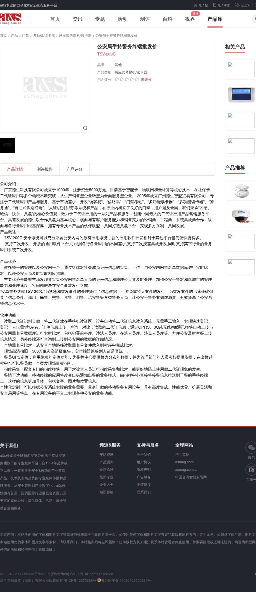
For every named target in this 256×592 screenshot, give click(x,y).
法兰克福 (182, 454)
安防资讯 (107, 454)
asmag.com (184, 461)
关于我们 (144, 454)
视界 (190, 18)
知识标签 (107, 491)
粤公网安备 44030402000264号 (126, 580)
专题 (100, 18)
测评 (145, 18)
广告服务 (144, 476)
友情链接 (144, 484)
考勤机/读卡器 (44, 35)
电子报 (203, 5)
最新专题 (107, 476)
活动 (123, 18)
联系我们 (144, 491)
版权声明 (144, 469)
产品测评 (107, 461)
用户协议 (144, 461)
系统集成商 (186, 219)
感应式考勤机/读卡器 (75, 35)
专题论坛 (107, 469)
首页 (55, 18)
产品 (14, 35)
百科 (167, 18)
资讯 (77, 18)
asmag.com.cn (186, 469)
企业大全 (107, 484)
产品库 (215, 18)
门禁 (25, 35)
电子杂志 (224, 5)
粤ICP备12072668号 (80, 580)
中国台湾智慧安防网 (191, 476)
